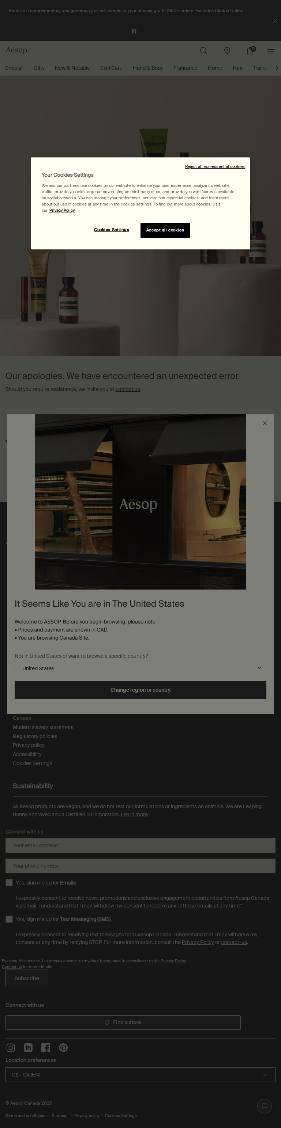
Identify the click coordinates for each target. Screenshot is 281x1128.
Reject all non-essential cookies (215, 166)
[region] (140, 203)
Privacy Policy (62, 210)
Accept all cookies (165, 230)
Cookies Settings (111, 230)
